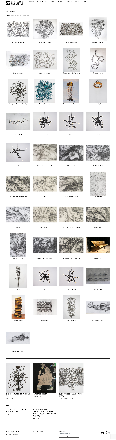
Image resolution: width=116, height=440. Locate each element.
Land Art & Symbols (45, 42)
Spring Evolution (98, 73)
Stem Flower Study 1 (98, 320)
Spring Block (45, 320)
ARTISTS (31, 2)
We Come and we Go (71, 197)
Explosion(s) (98, 228)
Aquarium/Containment (18, 42)
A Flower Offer (71, 166)
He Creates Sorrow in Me (44, 258)
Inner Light (98, 104)
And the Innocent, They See (18, 197)
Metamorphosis (44, 228)
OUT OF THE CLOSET (40, 394)
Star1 (98, 135)
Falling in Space (18, 258)
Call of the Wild (98, 166)
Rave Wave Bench (98, 258)
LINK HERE (9, 414)
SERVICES (60, 2)
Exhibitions (18, 15)
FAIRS (52, 2)
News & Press (25, 15)
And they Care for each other (71, 228)
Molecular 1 (18, 135)
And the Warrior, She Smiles (71, 258)
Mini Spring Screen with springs (18, 104)
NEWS (76, 2)
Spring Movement (44, 73)
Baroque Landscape (45, 104)
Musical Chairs (97, 289)
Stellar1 (18, 166)
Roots (18, 228)
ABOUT (68, 2)
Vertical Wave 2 (18, 320)
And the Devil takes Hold (44, 166)
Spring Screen (71, 320)
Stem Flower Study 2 (18, 351)
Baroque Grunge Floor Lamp (71, 104)
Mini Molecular (71, 135)
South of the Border (98, 42)
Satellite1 (44, 135)
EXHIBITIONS (42, 2)
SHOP (84, 2)
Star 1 (44, 289)
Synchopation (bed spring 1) (71, 73)
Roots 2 (44, 197)
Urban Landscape (71, 42)
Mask (18, 289)
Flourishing (97, 197)
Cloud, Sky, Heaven (18, 73)
